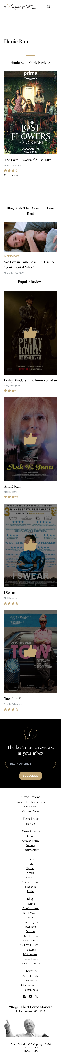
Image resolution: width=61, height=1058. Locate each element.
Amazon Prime (30, 840)
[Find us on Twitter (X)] (36, 996)
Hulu (30, 863)
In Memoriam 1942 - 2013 (30, 1011)
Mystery (30, 868)
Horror (30, 859)
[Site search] (49, 7)
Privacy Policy (30, 1050)
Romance (30, 877)
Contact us (30, 980)
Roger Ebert (30, 959)
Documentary (31, 850)
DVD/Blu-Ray (30, 936)
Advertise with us (30, 985)
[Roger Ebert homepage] (20, 7)
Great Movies (30, 913)
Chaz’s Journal (30, 908)
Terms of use (30, 1047)
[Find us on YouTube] (30, 996)
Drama (30, 854)
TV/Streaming (30, 954)
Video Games (30, 940)
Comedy (30, 845)
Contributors (30, 989)
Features (31, 949)
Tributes (30, 931)
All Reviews (30, 806)
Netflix (30, 872)
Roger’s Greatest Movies (30, 802)
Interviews (30, 926)
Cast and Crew (30, 811)
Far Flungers (30, 922)
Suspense (30, 886)
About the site (30, 976)
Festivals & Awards (30, 963)
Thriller (30, 891)
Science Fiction (30, 882)
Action (30, 836)
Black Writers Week (30, 945)
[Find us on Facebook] (24, 996)
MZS (30, 917)
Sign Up (30, 823)
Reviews (30, 903)
